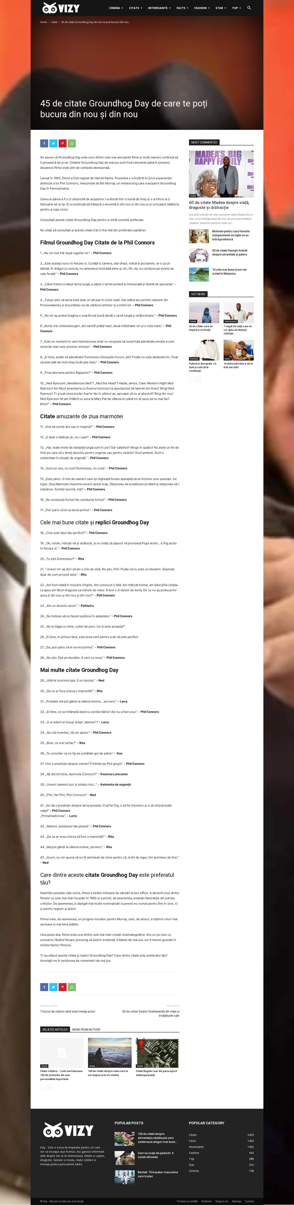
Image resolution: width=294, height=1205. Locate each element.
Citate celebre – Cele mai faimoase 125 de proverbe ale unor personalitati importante (61, 1075)
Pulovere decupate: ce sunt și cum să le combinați (202, 367)
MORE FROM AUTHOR (86, 1029)
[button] (249, 8)
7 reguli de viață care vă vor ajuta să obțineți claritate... (238, 330)
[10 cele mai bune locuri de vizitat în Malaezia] (199, 275)
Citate (134, 8)
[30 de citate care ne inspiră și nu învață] (204, 312)
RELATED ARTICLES (55, 1029)
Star (219, 8)
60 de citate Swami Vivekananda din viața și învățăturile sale (150, 1013)
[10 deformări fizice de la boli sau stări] (239, 350)
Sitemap (236, 1201)
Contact (249, 1201)
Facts (181, 8)
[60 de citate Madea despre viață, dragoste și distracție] (221, 174)
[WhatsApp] (72, 143)
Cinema (114, 8)
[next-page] (49, 1087)
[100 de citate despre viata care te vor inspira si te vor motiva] (110, 1053)
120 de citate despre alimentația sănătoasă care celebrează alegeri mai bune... (158, 1137)
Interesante (158, 8)
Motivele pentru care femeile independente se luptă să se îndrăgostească (231, 235)
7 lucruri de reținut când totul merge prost (67, 1011)
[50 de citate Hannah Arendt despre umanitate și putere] (199, 255)
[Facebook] (44, 143)
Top (235, 8)
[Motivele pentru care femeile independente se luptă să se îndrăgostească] (199, 236)
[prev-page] (42, 1087)
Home (43, 22)
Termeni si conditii (187, 1201)
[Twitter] (53, 143)
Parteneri (206, 1201)
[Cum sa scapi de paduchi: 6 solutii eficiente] (125, 1158)
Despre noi (222, 1201)
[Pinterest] (63, 143)
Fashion (200, 8)
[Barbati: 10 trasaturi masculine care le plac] (125, 1177)
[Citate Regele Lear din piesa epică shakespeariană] (157, 1053)
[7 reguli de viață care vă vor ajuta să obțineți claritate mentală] (239, 312)
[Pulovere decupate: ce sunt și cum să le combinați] (204, 350)
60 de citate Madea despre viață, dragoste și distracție (219, 205)
